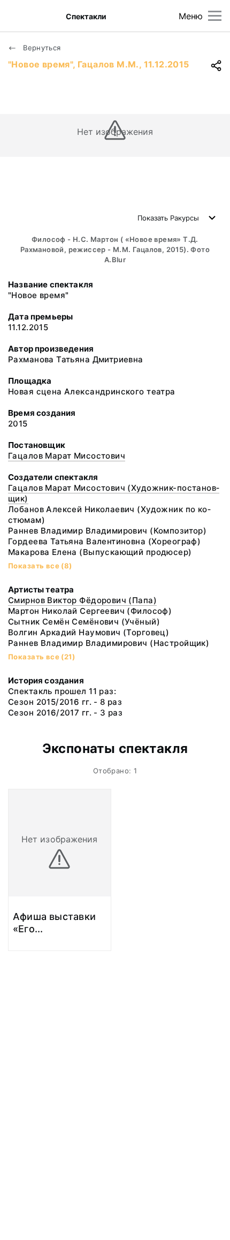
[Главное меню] (215, 15)
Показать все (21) (41, 656)
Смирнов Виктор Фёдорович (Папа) (82, 600)
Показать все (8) (40, 565)
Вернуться (41, 47)
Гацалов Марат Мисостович (66, 456)
